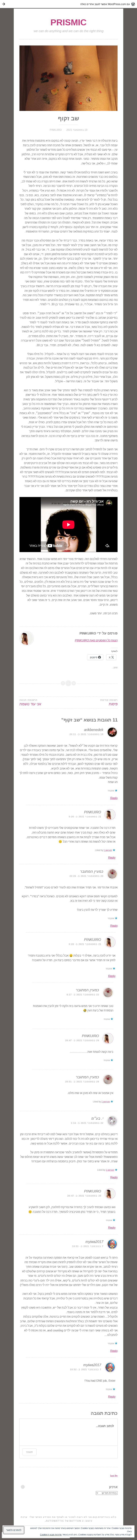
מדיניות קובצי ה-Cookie (51, 1534)
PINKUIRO (56, 129)
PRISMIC (68, 22)
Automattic (55, 1520)
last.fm (114, 1475)
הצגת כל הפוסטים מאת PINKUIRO (96, 640)
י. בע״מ (97, 1118)
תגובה (29, 1451)
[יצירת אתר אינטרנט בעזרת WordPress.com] (68, 4)
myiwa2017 (94, 1242)
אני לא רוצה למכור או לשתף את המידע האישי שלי (60, 1517)
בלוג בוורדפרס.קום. (104, 1517)
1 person (108, 850)
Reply (114, 798)
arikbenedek (93, 730)
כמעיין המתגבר (91, 871)
